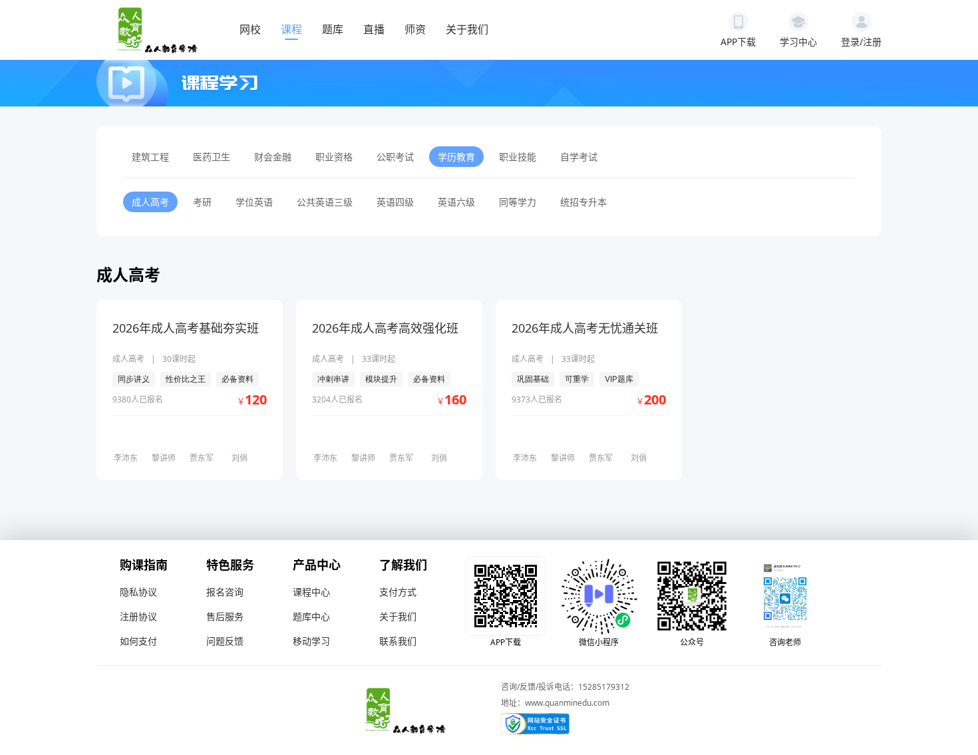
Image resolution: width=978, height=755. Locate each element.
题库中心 (311, 616)
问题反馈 (225, 641)
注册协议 (138, 616)
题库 (332, 29)
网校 (250, 29)
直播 (374, 29)
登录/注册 (861, 41)
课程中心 (311, 591)
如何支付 (138, 641)
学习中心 (798, 41)
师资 (415, 29)
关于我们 (467, 29)
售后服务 (225, 616)
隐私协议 (138, 591)
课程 (291, 29)
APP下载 (738, 41)
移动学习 (311, 641)
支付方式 (397, 591)
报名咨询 (225, 591)
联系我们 (397, 641)
